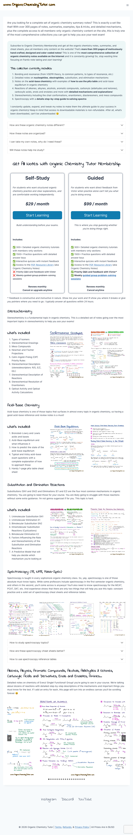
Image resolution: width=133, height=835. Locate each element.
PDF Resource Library (42, 265)
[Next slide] (124, 738)
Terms (58, 827)
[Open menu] (127, 5)
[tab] (48, 779)
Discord (67, 799)
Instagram (48, 799)
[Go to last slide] (9, 738)
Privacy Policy (82, 827)
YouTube (85, 799)
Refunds (67, 827)
